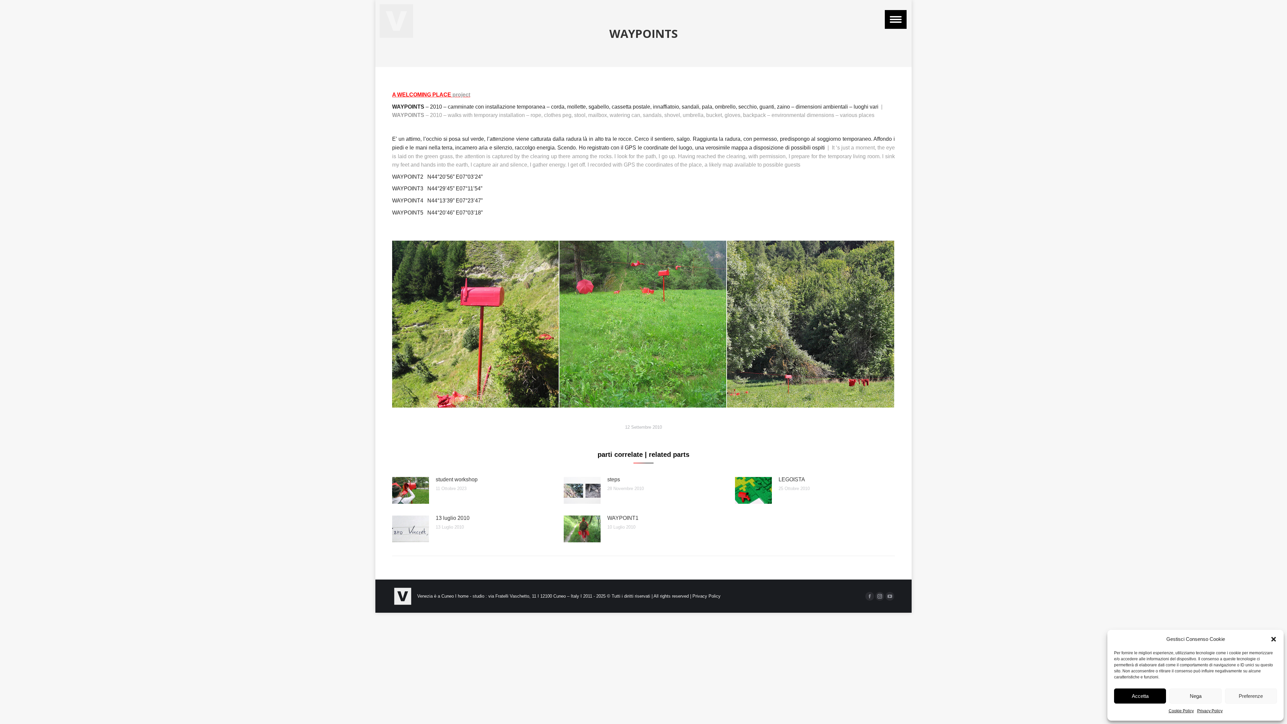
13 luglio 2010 (453, 518)
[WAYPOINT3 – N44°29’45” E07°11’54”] (475, 324)
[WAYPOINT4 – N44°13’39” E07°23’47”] (642, 324)
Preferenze (1251, 696)
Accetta (1140, 696)
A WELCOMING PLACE (431, 95)
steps (613, 479)
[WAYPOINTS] (810, 324)
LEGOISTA (792, 479)
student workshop (457, 479)
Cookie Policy (1181, 711)
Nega (1196, 696)
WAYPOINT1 (622, 518)
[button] (1273, 639)
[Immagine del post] (410, 490)
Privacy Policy (1210, 711)
